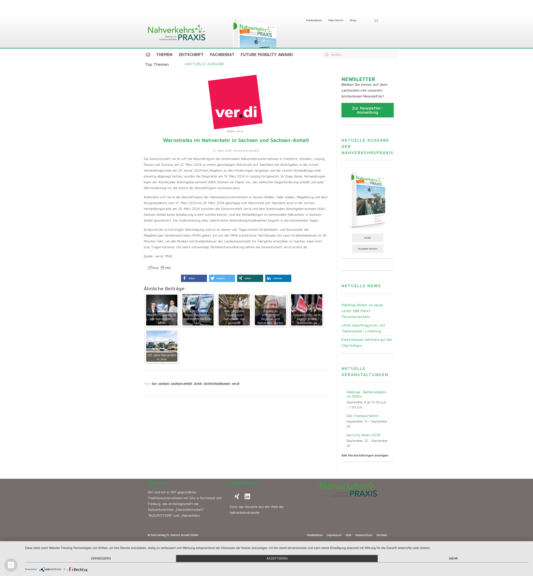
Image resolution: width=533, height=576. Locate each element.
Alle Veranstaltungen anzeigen (364, 455)
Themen (164, 54)
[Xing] (237, 496)
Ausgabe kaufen (367, 248)
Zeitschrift (191, 54)
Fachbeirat (222, 54)
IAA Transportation (362, 416)
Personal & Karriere (246, 150)
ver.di (235, 383)
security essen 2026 (363, 435)
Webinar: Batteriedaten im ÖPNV (366, 394)
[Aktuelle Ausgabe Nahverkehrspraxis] (367, 199)
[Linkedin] (247, 496)
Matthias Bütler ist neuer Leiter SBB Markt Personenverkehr (362, 311)
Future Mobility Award (267, 54)
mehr (453, 558)
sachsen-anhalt (181, 383)
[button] (194, 278)
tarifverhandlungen (216, 383)
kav (154, 383)
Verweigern (101, 558)
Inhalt (367, 237)
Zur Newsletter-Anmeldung (367, 110)
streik (198, 383)
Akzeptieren (277, 558)
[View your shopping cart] (376, 20)
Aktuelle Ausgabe (204, 64)
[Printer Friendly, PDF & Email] (159, 268)
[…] (203, 515)
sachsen (163, 383)
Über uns (157, 482)
